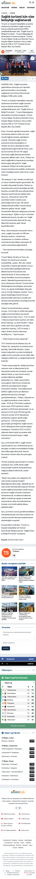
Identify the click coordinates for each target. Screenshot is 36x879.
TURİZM (12, 13)
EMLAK (22, 8)
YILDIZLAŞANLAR (9, 845)
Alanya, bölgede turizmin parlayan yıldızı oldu (25, 597)
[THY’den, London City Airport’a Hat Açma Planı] (9, 571)
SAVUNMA (31, 8)
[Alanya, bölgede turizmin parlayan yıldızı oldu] (26, 590)
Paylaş (6, 78)
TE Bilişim (15, 551)
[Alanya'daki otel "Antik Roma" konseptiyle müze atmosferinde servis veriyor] (26, 607)
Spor (30, 845)
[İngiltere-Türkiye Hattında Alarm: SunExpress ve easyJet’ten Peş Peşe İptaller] (9, 607)
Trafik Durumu (25, 818)
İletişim (17, 871)
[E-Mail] (14, 555)
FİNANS (14, 8)
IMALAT (25, 845)
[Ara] (30, 2)
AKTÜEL (16, 843)
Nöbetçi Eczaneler (9, 814)
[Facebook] (16, 808)
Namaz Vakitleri (8, 818)
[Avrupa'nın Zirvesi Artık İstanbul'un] (9, 590)
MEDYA (20, 848)
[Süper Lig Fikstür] (33, 733)
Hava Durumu (26, 814)
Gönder (6, 648)
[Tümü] (33, 670)
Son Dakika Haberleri (9, 830)
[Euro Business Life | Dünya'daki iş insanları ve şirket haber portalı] (8, 2)
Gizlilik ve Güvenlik (13, 874)
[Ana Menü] (33, 2)
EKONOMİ (5, 8)
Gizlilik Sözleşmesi (13, 872)
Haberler (4, 13)
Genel (15, 848)
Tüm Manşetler (26, 823)
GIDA (22, 843)
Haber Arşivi (25, 830)
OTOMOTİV (8, 843)
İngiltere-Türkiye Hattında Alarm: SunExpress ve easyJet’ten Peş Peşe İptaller (9, 616)
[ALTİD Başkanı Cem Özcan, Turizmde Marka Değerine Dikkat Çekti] (26, 571)
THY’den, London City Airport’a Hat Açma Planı (9, 578)
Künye (7, 871)
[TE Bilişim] (6, 553)
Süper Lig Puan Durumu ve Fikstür (7, 824)
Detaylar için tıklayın (18, 726)
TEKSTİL (19, 845)
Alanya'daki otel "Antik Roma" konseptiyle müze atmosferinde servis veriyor (25, 616)
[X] (19, 808)
